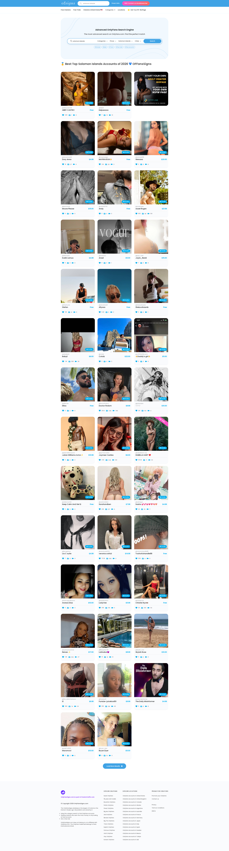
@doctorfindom (104, 404)
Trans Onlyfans (108, 824)
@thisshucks (66, 305)
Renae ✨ (66, 652)
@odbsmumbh (67, 502)
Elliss (64, 406)
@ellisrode (65, 404)
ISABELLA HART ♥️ (143, 455)
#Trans (111, 47)
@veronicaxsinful (104, 551)
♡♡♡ (138, 406)
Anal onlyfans (108, 815)
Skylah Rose (141, 652)
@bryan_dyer (103, 748)
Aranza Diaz (67, 603)
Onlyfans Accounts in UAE (131, 840)
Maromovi (66, 750)
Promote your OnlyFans (159, 796)
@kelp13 (101, 108)
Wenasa (139, 159)
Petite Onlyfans (108, 805)
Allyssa (102, 307)
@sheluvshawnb (141, 305)
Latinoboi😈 (104, 652)
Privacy (154, 805)
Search (152, 41)
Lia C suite (66, 553)
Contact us (155, 799)
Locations (121, 10)
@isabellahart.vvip (141, 453)
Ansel (101, 258)
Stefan (65, 307)
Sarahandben (105, 504)
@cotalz (101, 354)
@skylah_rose (140, 650)
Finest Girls (116, 3)
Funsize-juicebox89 (107, 701)
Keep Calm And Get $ (71, 504)
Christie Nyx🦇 (142, 603)
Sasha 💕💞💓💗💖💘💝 (146, 504)
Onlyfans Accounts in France (132, 815)
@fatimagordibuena (68, 601)
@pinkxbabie (139, 404)
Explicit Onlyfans (109, 827)
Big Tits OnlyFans (109, 821)
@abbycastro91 (67, 108)
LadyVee (103, 603)
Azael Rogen (141, 209)
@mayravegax (103, 157)
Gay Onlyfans (108, 837)
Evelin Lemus (67, 258)
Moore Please (68, 209)
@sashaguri (139, 502)
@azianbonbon (103, 601)
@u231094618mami (142, 354)
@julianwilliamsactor (68, 453)
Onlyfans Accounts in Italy (131, 824)
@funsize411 (102, 699)
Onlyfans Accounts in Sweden (132, 830)
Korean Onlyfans (109, 840)
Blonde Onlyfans (109, 818)
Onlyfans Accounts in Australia (132, 812)
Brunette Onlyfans (109, 802)
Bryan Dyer (103, 750)
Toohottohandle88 (144, 553)
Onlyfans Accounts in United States (134, 796)
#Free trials (119, 47)
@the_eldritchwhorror (69, 699)
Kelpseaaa (103, 110)
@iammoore (66, 207)
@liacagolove (66, 551)
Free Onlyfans (66, 10)
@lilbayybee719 (103, 650)
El (63, 701)
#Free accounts (129, 47)
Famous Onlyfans (109, 830)
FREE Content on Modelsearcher (135, 3)
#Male (104, 47)
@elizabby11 (65, 354)
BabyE (65, 356)
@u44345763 (103, 207)
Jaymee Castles (106, 455)
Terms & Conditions (158, 808)
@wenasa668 (140, 157)
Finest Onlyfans (108, 808)
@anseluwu (102, 256)
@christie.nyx (140, 601)
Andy (101, 209)
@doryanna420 (67, 157)
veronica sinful (105, 553)
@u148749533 (66, 748)
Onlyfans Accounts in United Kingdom (134, 799)
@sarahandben (103, 502)
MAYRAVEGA (104, 159)
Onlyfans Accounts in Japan (131, 821)
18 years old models (110, 799)
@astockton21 (103, 305)
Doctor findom (105, 406)
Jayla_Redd (141, 258)
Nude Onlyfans (108, 796)
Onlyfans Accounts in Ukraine (132, 805)
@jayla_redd (139, 256)
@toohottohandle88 (142, 551)
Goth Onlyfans (108, 833)
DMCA (154, 811)
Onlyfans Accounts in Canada (132, 802)
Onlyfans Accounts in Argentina (133, 808)
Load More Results (113, 766)
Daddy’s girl (142, 356)
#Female (97, 47)
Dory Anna (66, 159)
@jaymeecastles (104, 453)
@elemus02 (66, 256)
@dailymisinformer (141, 699)
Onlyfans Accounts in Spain (131, 827)
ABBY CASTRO (68, 110)
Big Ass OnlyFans (109, 812)
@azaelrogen (140, 207)
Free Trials (77, 10)
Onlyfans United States (91, 10)
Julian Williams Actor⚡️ (72, 455)
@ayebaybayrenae (68, 650)
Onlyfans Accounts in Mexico (132, 833)
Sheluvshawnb (142, 307)
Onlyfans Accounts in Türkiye (132, 837)
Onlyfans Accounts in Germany (132, 818)
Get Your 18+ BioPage (138, 10)
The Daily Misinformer (145, 701)
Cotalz (102, 356)
